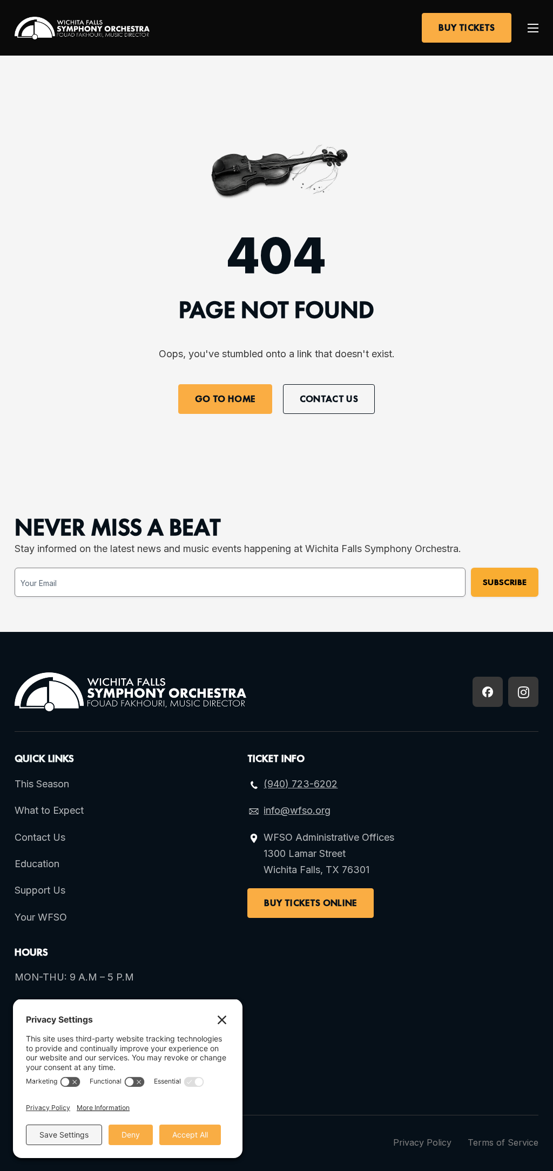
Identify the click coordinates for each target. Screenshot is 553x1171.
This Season (42, 783)
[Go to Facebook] (488, 692)
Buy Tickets (467, 27)
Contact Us (329, 399)
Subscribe (505, 582)
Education (37, 863)
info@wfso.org (297, 810)
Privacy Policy (422, 1142)
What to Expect (49, 810)
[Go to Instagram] (523, 692)
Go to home (225, 399)
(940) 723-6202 (301, 783)
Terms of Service (503, 1142)
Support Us (40, 890)
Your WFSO (41, 917)
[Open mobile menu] (533, 28)
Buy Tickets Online (310, 903)
